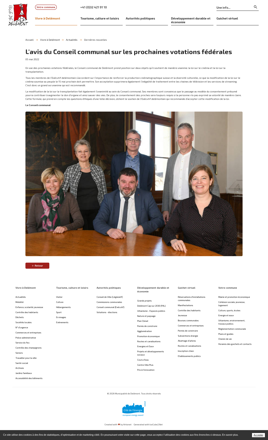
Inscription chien (186, 351)
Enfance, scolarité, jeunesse (29, 307)
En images (61, 317)
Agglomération (144, 331)
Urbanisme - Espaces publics (151, 311)
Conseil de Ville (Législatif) (110, 297)
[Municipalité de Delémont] (18, 17)
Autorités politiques (140, 18)
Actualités (71, 39)
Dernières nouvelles (95, 39)
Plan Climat (142, 321)
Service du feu (22, 342)
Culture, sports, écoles (229, 310)
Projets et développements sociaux (150, 353)
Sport (59, 312)
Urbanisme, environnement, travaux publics (231, 322)
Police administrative (26, 337)
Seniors (19, 352)
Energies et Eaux (145, 346)
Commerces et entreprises (28, 332)
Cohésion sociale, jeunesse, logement (231, 304)
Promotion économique (148, 336)
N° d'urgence (22, 327)
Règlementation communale (232, 328)
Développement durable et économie (190, 20)
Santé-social (22, 363)
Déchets (20, 317)
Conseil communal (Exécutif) (110, 307)
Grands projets (144, 300)
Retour (39, 265)
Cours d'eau (143, 359)
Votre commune (46, 7)
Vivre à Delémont (47, 18)
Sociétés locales (24, 322)
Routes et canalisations (149, 341)
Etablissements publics (189, 356)
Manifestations (185, 305)
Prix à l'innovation (145, 369)
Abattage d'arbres (187, 340)
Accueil (29, 39)
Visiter (59, 297)
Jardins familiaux (24, 373)
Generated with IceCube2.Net (148, 424)
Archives (20, 368)
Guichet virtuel (227, 18)
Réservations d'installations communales (191, 298)
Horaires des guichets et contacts (235, 344)
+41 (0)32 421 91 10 (93, 7)
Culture (59, 302)
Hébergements (63, 307)
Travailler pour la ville (26, 358)
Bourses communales (188, 320)
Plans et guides (225, 334)
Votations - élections (107, 312)
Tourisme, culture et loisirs (99, 18)
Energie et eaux (226, 315)
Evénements (62, 322)
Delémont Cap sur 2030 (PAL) (151, 305)
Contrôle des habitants (27, 312)
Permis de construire (147, 326)
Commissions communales (109, 302)
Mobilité (20, 302)
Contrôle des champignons (29, 347)
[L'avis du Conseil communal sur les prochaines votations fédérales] (134, 184)
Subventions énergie (188, 335)
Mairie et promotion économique (234, 297)
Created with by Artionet (118, 424)
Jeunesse (182, 315)
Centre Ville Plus (145, 365)
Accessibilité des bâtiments (29, 378)
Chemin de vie (225, 339)
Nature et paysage (146, 316)
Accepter (258, 435)
